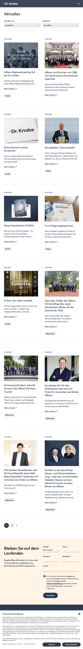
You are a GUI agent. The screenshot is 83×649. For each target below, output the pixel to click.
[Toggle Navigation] (79, 4)
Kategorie (46, 21)
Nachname (67, 556)
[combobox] (22, 25)
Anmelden (50, 595)
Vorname (47, 556)
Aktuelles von (9, 21)
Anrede (46, 547)
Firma (65, 547)
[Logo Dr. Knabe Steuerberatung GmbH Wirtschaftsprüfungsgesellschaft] (10, 3)
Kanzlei (7, 96)
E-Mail (46, 566)
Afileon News (50, 334)
